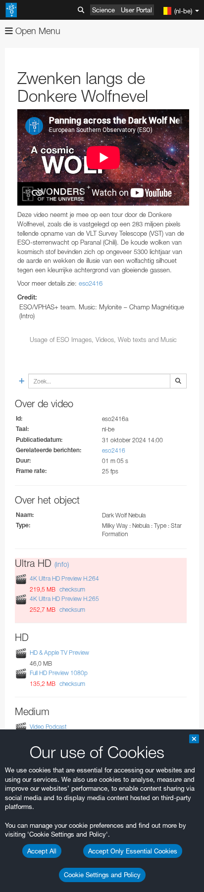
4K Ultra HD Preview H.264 (64, 578)
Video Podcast (48, 726)
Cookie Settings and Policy (102, 875)
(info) (61, 564)
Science (103, 10)
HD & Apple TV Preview (59, 652)
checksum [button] (71, 589)
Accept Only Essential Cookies (132, 851)
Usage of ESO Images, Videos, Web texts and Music (103, 339)
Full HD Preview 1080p (59, 673)
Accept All (41, 851)
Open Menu (36, 31)
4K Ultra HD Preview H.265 (64, 598)
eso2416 (90, 283)
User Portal (136, 10)
